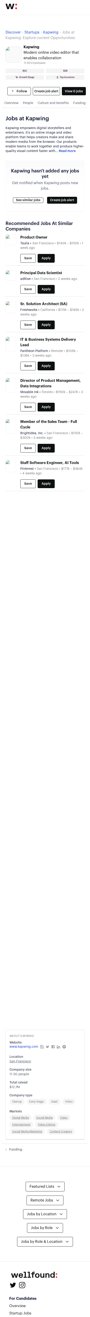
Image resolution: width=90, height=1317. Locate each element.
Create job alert (46, 91)
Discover (13, 32)
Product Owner (34, 237)
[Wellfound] (11, 6)
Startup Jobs (20, 1313)
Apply (46, 258)
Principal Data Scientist (41, 273)
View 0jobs (74, 91)
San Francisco (20, 1061)
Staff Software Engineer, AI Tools (49, 463)
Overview (17, 1306)
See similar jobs (28, 200)
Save (28, 258)
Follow (21, 91)
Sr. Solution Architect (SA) (43, 304)
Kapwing (50, 32)
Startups (31, 32)
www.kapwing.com (23, 1046)
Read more (67, 151)
